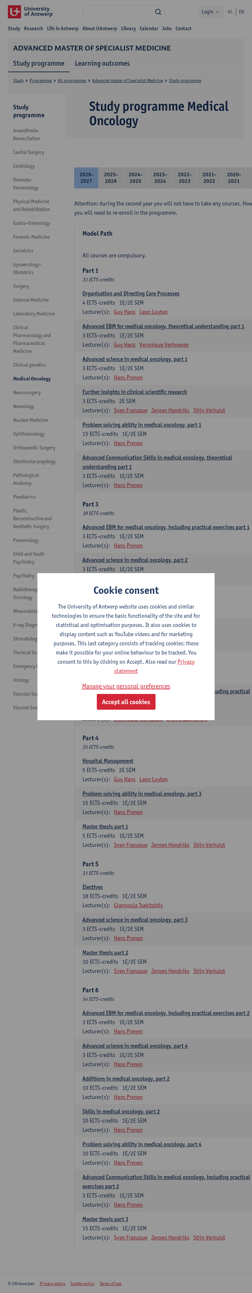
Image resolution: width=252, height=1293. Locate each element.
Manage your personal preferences (126, 686)
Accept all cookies (126, 702)
